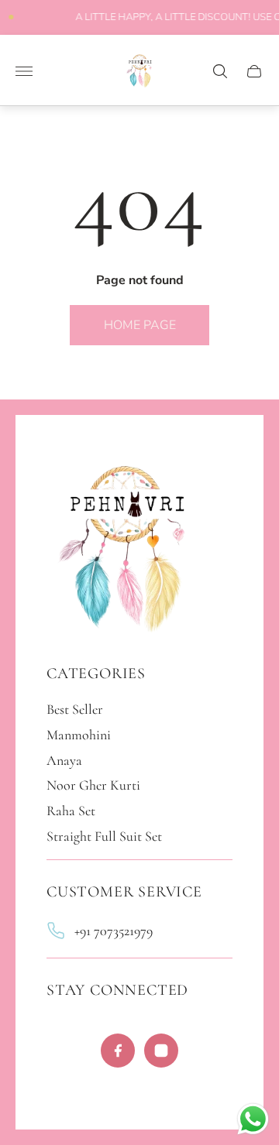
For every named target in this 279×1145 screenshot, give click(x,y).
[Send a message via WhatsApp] (253, 1119)
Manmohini (78, 734)
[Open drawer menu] (24, 71)
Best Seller (74, 709)
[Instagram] (161, 1051)
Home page (140, 325)
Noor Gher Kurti (93, 785)
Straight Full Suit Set (104, 836)
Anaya (64, 760)
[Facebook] (118, 1051)
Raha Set (70, 810)
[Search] (220, 71)
